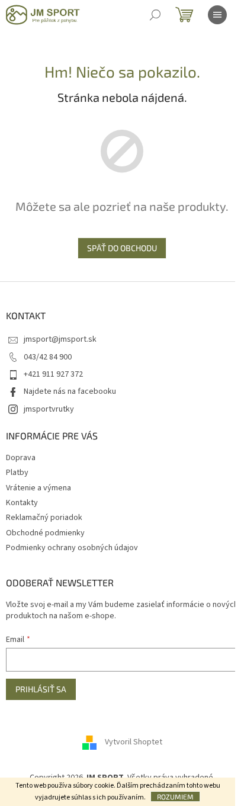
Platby (17, 473)
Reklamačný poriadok (44, 518)
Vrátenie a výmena (38, 488)
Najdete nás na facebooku (70, 391)
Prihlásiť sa (40, 689)
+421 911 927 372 (53, 374)
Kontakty (22, 503)
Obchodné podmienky (45, 533)
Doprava (21, 458)
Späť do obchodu (122, 248)
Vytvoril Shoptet (133, 742)
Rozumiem (175, 796)
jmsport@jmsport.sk (60, 339)
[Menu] (217, 15)
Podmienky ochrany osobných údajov (72, 548)
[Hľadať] (155, 15)
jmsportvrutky (49, 409)
